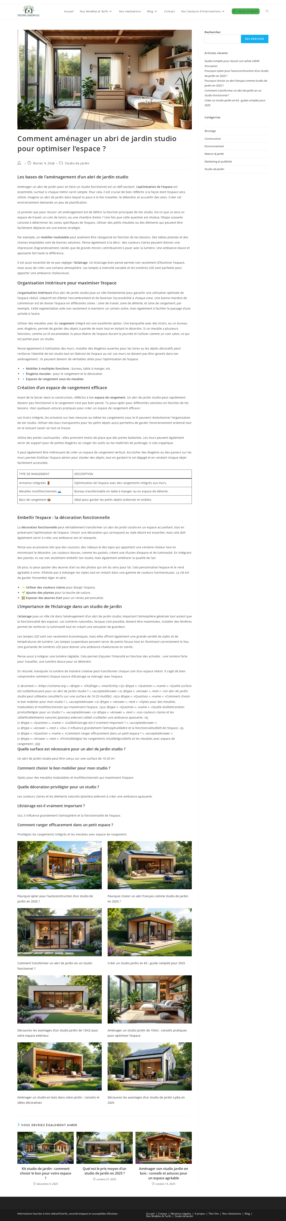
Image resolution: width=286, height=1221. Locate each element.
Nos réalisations (231, 1213)
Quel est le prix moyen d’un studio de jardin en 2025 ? (104, 1171)
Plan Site (214, 1213)
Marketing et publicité (218, 161)
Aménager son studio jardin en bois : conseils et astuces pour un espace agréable (163, 1173)
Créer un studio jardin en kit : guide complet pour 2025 (146, 963)
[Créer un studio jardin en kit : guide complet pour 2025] (150, 932)
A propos (200, 1213)
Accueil (150, 1213)
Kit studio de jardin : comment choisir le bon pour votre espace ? (45, 1173)
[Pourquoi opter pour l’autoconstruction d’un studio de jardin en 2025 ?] (59, 865)
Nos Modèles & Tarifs (158, 1216)
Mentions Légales (181, 1213)
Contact (162, 1213)
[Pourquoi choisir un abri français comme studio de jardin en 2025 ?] (150, 865)
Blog (247, 1213)
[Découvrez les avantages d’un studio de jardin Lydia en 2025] (150, 1066)
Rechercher (213, 32)
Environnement (214, 146)
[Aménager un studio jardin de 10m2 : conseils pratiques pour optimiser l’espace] (150, 999)
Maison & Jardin (214, 154)
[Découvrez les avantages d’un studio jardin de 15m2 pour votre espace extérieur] (59, 999)
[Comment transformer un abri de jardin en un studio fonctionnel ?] (59, 932)
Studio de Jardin (77, 163)
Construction (213, 139)
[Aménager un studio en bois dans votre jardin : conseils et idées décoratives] (59, 1066)
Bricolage (210, 131)
